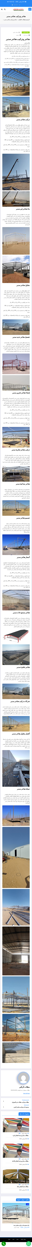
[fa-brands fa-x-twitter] (18, 5)
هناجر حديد (22, 342)
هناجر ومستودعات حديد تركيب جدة (20, 1225)
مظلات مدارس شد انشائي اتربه (21, 1135)
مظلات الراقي (15, 32)
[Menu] (29, 9)
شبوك (9, 1239)
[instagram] (14, 5)
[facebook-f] (19, 5)
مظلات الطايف (25, 32)
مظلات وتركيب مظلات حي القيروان (20, 1102)
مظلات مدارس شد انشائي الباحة (20, 1161)
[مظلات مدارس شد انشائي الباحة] (16, 1150)
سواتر (17, 1239)
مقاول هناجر (24, 291)
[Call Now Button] (4, 1244)
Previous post (25, 1100)
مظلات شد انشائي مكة (23, 1186)
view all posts (26, 1093)
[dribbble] (16, 5)
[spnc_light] (2, 9)
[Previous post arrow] (3, 1101)
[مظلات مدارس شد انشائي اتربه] (16, 1125)
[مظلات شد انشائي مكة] (16, 1176)
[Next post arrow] (3, 1107)
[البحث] (5, 9)
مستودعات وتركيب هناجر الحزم (21, 1107)
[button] (28, 1243)
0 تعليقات (17, 35)
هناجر (7, 48)
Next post (26, 1105)
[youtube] (12, 5)
